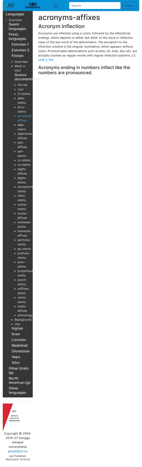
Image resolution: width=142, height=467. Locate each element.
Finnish (18, 56)
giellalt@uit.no (18, 451)
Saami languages (17, 26)
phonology (25, 315)
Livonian (19, 339)
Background (23, 319)
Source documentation (27, 77)
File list (22, 85)
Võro (16, 362)
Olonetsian (21, 351)
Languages (15, 14)
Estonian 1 (20, 44)
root (20, 89)
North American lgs (20, 380)
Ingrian (17, 328)
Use (17, 324)
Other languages (17, 390)
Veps (16, 357)
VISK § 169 (45, 60)
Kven (16, 334)
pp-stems (24, 249)
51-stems (24, 94)
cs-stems (24, 164)
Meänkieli (20, 345)
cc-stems (24, 160)
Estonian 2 (20, 50)
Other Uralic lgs (19, 370)
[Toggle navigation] (56, 5)
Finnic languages (17, 36)
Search (129, 5)
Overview (15, 20)
